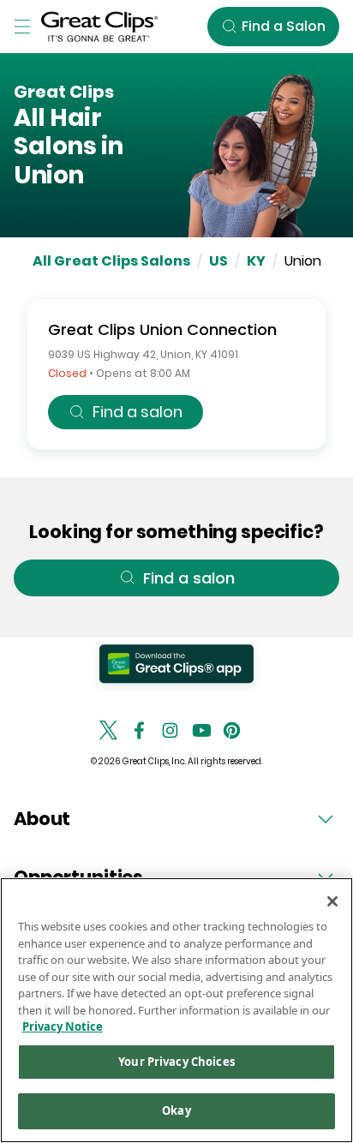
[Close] (332, 901)
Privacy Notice (62, 1026)
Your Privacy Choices (176, 1061)
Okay (176, 1110)
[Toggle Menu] (22, 26)
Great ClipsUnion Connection (162, 329)
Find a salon (137, 411)
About (42, 818)
